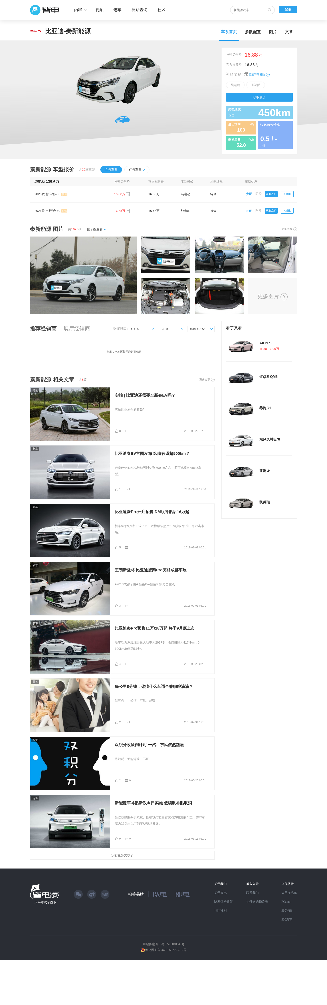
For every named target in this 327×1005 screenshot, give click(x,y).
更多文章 (204, 379)
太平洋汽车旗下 (45, 902)
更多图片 (287, 229)
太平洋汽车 (289, 893)
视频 (99, 10)
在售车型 (111, 169)
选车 (117, 10)
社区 (161, 10)
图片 (273, 32)
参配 (249, 194)
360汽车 (286, 919)
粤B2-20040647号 (173, 944)
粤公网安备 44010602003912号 (165, 950)
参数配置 (253, 32)
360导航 (286, 910)
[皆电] (45, 10)
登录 (288, 9)
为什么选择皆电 (257, 901)
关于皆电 (220, 893)
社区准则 (220, 910)
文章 (289, 32)
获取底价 (259, 97)
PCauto (286, 901)
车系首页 (229, 32)
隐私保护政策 (223, 901)
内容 (78, 10)
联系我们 (252, 893)
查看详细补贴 (257, 74)
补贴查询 (139, 10)
